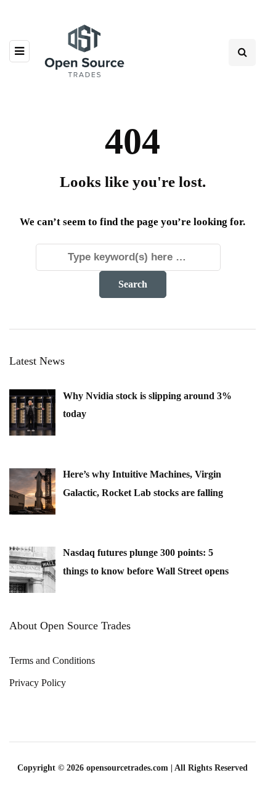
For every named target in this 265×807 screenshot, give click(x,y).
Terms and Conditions (52, 660)
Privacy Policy (37, 682)
